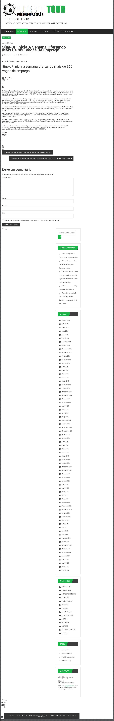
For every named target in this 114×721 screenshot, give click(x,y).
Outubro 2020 (66, 549)
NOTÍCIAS (34, 31)
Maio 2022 (65, 491)
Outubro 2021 (66, 513)
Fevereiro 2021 (66, 538)
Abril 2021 (65, 531)
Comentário (6, 177)
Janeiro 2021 (66, 541)
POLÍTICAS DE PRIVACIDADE (63, 31)
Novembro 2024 (67, 395)
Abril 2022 (65, 495)
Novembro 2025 (67, 352)
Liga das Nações (67, 612)
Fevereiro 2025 (66, 384)
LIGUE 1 (65, 619)
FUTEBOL (21, 31)
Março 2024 (65, 416)
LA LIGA (65, 608)
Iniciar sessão (66, 650)
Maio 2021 (65, 527)
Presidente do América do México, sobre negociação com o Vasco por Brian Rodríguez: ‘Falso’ (41, 158)
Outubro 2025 (66, 356)
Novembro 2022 (67, 470)
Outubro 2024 (66, 399)
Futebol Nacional (67, 601)
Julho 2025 (65, 366)
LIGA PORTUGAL (68, 615)
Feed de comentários (68, 657)
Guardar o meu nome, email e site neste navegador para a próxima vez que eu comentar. (32, 220)
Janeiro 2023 (66, 463)
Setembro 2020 (66, 552)
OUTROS (65, 626)
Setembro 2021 (66, 516)
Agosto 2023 (66, 438)
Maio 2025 (65, 374)
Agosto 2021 (66, 520)
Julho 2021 (65, 524)
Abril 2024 (65, 413)
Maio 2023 (65, 449)
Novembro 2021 (67, 509)
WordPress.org (66, 660)
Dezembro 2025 (67, 349)
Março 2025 (65, 381)
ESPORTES (6, 37)
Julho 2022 (65, 484)
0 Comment (23, 55)
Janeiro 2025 (66, 388)
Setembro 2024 (66, 402)
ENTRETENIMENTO (69, 594)
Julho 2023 (65, 441)
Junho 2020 (65, 563)
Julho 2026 (65, 324)
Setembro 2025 (66, 359)
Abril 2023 (65, 452)
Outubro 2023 (66, 434)
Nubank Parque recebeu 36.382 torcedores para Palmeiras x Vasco (67, 264)
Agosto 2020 (66, 556)
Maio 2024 (65, 409)
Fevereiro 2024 (66, 420)
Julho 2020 (65, 559)
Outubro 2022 (66, 474)
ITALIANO (65, 604)
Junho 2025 (65, 370)
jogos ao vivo (69, 686)
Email (4, 206)
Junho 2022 (65, 488)
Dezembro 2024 (67, 391)
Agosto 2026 (66, 320)
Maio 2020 (65, 566)
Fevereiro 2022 (66, 502)
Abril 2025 (65, 377)
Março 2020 (65, 570)
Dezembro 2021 (67, 506)
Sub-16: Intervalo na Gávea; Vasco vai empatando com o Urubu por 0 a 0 (28, 152)
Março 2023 (65, 456)
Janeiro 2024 (66, 424)
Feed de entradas (67, 653)
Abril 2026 (65, 334)
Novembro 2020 (67, 545)
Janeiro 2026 (66, 345)
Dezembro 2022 (67, 466)
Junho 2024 (65, 406)
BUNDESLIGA (67, 587)
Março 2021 (65, 534)
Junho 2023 (65, 445)
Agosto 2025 (66, 363)
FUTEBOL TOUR (17, 19)
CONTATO (45, 31)
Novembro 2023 (67, 431)
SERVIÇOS (65, 633)
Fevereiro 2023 (66, 459)
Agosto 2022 (66, 481)
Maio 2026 (65, 331)
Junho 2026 (65, 327)
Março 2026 (65, 338)
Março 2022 (65, 499)
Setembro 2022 (66, 477)
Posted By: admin (9, 55)
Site (3, 213)
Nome (4, 198)
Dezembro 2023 (67, 427)
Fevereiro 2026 (66, 341)
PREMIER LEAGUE (68, 629)
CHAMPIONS (9, 31)
